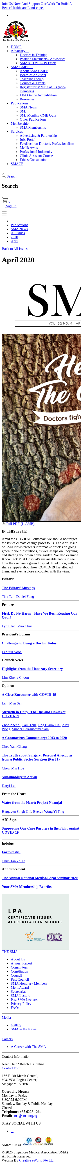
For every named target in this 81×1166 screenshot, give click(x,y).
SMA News (28, 107)
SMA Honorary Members (29, 983)
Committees (19, 967)
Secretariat (18, 991)
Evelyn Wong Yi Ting (48, 811)
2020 (14, 237)
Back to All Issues (14, 249)
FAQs (15, 1008)
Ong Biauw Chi (49, 725)
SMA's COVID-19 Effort (38, 63)
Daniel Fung (25, 596)
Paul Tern (29, 725)
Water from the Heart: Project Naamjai (32, 802)
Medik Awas (29, 148)
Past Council (20, 979)
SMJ (23, 111)
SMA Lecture (20, 995)
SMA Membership (33, 127)
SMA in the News (23, 1029)
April (14, 241)
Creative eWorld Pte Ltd (36, 1160)
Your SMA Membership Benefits (27, 887)
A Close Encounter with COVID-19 (29, 694)
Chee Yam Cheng (14, 746)
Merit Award (20, 987)
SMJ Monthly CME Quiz (38, 115)
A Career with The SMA (28, 1047)
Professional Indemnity (36, 152)
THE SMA (10, 952)
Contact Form (11, 1068)
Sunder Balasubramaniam (30, 729)
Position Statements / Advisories (42, 59)
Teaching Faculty (32, 79)
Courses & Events (32, 83)
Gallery (16, 1025)
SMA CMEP (22, 67)
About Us (18, 959)
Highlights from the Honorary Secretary (32, 669)
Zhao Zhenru (11, 725)
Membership (21, 123)
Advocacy (20, 51)
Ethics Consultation (33, 160)
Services (18, 131)
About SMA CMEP (34, 71)
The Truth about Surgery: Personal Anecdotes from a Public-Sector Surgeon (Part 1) (37, 757)
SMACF (17, 164)
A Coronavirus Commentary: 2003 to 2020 (34, 738)
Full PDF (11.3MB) (19, 524)
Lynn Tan (9, 626)
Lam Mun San (12, 703)
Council (16, 975)
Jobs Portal (27, 139)
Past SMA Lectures (24, 999)
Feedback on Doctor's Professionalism (47, 143)
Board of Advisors (33, 75)
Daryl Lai (9, 786)
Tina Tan (8, 596)
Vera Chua (24, 626)
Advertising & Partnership (38, 135)
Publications (21, 103)
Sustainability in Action (19, 777)
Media (6, 1017)
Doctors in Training (33, 55)
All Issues (18, 233)
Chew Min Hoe (13, 768)
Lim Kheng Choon (15, 677)
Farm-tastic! (11, 852)
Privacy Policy (21, 1004)
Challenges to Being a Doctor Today (29, 643)
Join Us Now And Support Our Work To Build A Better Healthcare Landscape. (37, 6)
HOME (16, 47)
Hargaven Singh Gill (16, 811)
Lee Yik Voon (12, 652)
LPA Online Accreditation (38, 95)
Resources (27, 99)
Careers (7, 1039)
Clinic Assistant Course (36, 156)
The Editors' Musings (18, 588)
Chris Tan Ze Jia (13, 861)
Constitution (19, 971)
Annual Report (21, 963)
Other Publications (33, 119)
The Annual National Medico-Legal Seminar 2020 (40, 878)
